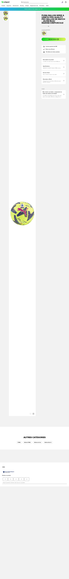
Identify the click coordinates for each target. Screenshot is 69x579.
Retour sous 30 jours (50, 49)
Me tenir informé (53, 39)
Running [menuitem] (22, 5)
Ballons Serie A (48, 442)
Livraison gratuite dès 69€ (51, 46)
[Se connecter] (62, 2)
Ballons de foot (37, 442)
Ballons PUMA (27, 442)
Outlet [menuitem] (47, 5)
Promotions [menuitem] (41, 5)
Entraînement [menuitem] (16, 5)
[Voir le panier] (65, 2)
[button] (5, 18)
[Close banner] (67, 9)
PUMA (19, 442)
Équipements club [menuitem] (34, 5)
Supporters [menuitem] (9, 5)
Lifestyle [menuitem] (27, 5)
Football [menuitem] (3, 5)
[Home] (6, 2)
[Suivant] (33, 414)
